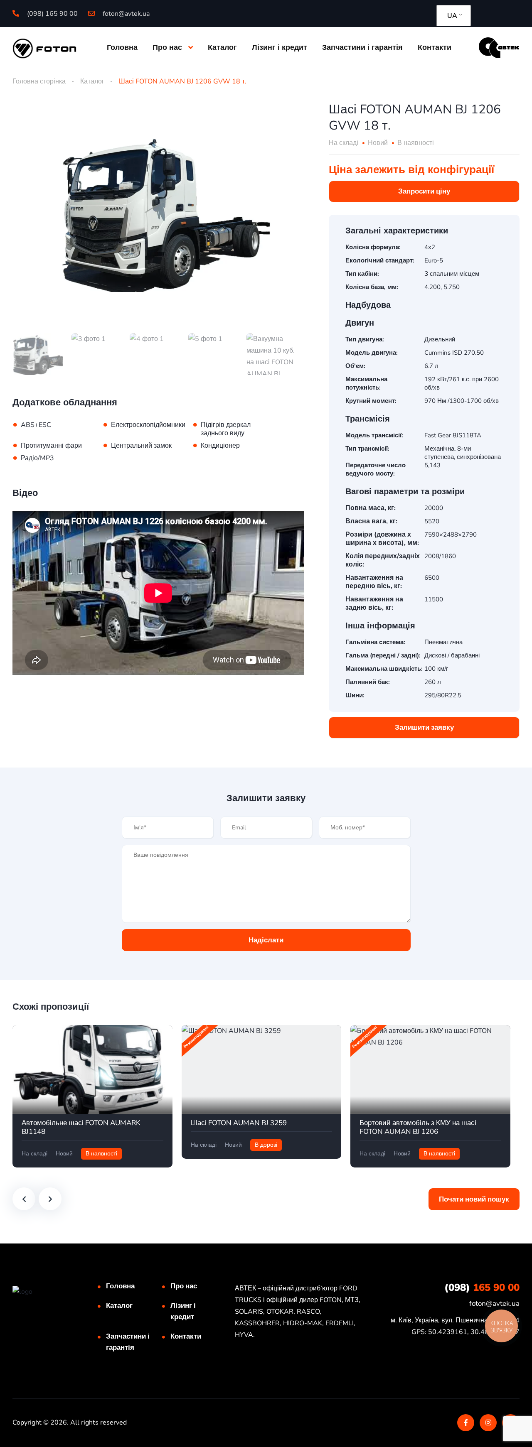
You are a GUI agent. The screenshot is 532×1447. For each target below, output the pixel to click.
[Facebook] (465, 1422)
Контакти (434, 47)
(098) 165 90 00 (51, 13)
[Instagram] (488, 1422)
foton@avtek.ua (125, 13)
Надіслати (266, 940)
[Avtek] (499, 47)
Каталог (222, 47)
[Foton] (44, 47)
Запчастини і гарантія (362, 47)
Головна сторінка (39, 81)
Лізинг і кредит (279, 47)
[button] (424, 191)
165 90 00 (482, 1287)
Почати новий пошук (474, 1199)
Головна (122, 47)
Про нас (167, 47)
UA (452, 15)
